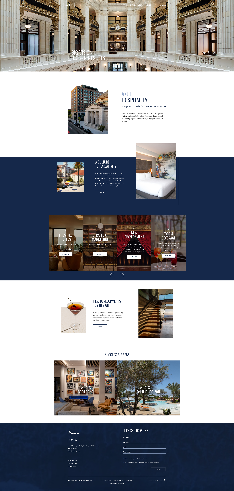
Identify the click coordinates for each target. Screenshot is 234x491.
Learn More (65, 254)
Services (133, 5)
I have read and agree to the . (135, 458)
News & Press (72, 463)
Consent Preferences (117, 483)
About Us (141, 5)
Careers (149, 5)
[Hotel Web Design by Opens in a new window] (149, 480)
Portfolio (124, 5)
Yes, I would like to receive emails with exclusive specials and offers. (141, 462)
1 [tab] (200, 63)
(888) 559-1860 (73, 448)
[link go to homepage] (69, 5)
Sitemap (129, 480)
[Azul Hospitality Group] (95, 432)
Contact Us (72, 466)
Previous (112, 275)
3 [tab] (206, 63)
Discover (148, 402)
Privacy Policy (142, 458)
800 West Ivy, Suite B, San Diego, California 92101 (84, 446)
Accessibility (106, 480)
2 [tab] (203, 63)
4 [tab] (209, 63)
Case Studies (72, 460)
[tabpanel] (117, 35)
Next (121, 275)
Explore (85, 402)
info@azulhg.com (74, 451)
